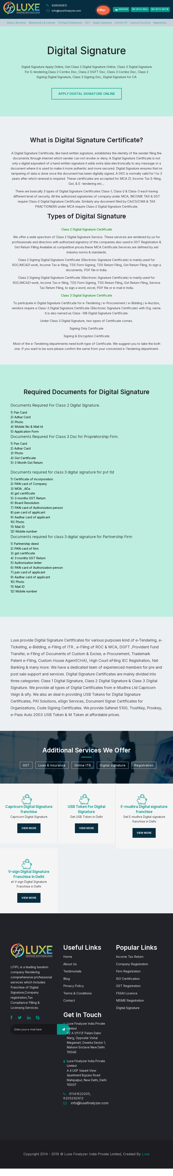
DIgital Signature (127, 1008)
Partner (123, 9)
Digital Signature (102, 22)
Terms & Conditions (77, 993)
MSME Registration (130, 1000)
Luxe (146, 1154)
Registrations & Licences (42, 22)
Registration (143, 765)
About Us (70, 964)
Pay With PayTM (160, 9)
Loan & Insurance (52, 765)
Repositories (159, 22)
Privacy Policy (73, 986)
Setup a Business (16, 22)
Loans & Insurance (140, 22)
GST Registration (128, 986)
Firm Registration (128, 971)
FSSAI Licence (126, 993)
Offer (101, 10)
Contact (69, 1000)
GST (87, 22)
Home (67, 957)
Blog (66, 979)
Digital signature (113, 765)
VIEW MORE (29, 828)
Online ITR (121, 22)
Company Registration (132, 964)
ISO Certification (128, 979)
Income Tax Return (129, 957)
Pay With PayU (140, 9)
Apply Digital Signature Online (86, 94)
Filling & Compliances (70, 22)
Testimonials (72, 971)
